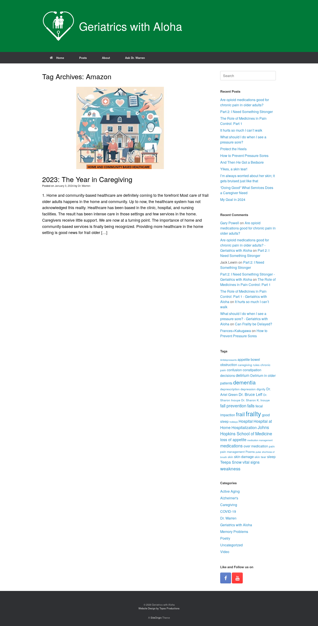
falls (251, 406)
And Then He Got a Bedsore (242, 162)
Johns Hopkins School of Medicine (246, 430)
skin (230, 457)
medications (231, 446)
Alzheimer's (229, 497)
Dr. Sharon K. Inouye (255, 400)
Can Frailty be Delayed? (253, 323)
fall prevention (233, 406)
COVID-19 (228, 511)
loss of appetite (233, 439)
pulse (258, 451)
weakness (230, 468)
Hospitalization (244, 427)
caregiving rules (249, 365)
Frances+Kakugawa (235, 330)
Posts (83, 58)
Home (60, 58)
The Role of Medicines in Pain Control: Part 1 (248, 282)
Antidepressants (228, 359)
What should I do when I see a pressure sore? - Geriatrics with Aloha (244, 318)
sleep (271, 456)
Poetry (225, 538)
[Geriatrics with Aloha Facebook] (225, 578)
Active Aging (230, 491)
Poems (250, 451)
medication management (260, 440)
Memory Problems (234, 531)
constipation (252, 369)
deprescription (230, 389)
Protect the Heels (233, 148)
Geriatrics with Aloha (236, 524)
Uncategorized (231, 544)
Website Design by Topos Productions (159, 608)
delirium (242, 375)
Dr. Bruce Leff (250, 394)
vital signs (251, 462)
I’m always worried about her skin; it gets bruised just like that (247, 178)
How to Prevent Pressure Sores (244, 155)
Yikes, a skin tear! (233, 168)
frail (240, 414)
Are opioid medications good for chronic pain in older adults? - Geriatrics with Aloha (244, 245)
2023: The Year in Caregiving (87, 179)
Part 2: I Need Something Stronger (246, 111)
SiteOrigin (156, 617)
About (106, 58)
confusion (234, 369)
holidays (234, 421)
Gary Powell (229, 222)
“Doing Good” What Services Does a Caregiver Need (246, 190)
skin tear (260, 457)
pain (272, 446)
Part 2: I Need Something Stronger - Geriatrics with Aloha (247, 277)
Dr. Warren (84, 185)
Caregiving (228, 504)
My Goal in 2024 (232, 199)
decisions (227, 375)
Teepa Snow (231, 462)
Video (224, 551)
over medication (256, 446)
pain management (232, 451)
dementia (244, 382)
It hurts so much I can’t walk (241, 130)
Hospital (246, 421)
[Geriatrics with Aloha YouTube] (237, 578)
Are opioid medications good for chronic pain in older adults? (244, 102)
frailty (253, 413)
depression (248, 389)
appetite (244, 359)
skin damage (244, 456)
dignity (261, 389)
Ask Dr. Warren (135, 58)
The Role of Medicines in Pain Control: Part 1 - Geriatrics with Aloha (243, 296)
